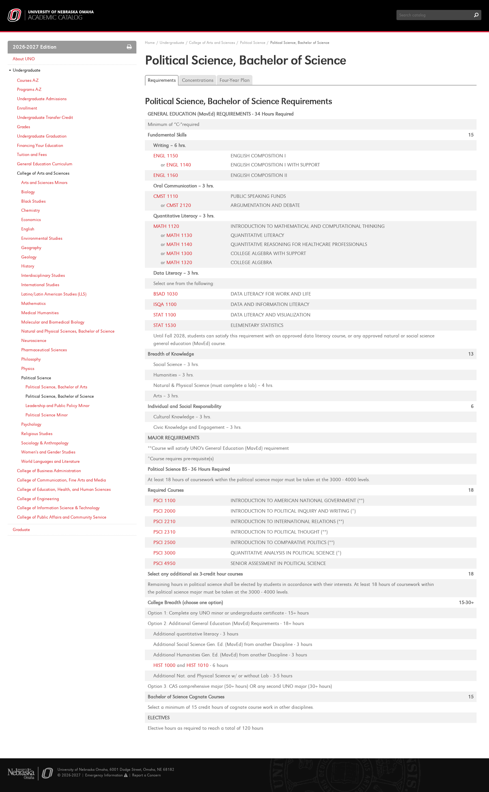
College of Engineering (38, 498)
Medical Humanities (40, 312)
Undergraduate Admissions (42, 98)
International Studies (40, 284)
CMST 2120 (178, 205)
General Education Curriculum (44, 163)
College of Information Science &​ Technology (58, 507)
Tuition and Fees (32, 154)
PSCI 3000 (164, 553)
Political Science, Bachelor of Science (59, 396)
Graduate (21, 529)
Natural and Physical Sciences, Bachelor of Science (68, 331)
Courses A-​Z (27, 80)
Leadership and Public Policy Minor (57, 405)
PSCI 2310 (164, 532)
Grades (23, 126)
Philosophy (31, 359)
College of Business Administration (49, 470)
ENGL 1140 (178, 165)
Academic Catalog (55, 17)
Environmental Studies (41, 238)
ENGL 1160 (165, 175)
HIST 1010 (197, 665)
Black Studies (33, 201)
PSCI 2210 (164, 522)
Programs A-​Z (29, 89)
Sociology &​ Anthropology (44, 443)
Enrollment (27, 108)
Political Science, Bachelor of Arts (56, 386)
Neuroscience (33, 340)
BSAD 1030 (165, 294)
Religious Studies (36, 433)
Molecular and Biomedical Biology (52, 322)
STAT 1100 (164, 315)
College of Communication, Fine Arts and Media (61, 480)
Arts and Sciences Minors (44, 182)
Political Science (36, 377)
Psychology (31, 424)
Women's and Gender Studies (48, 452)
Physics (27, 368)
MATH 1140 (179, 244)
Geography (31, 247)
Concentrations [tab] (197, 80)
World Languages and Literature (50, 461)
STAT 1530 (164, 325)
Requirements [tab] (162, 80)
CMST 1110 (165, 196)
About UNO (24, 58)
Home (150, 42)
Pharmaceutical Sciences (44, 349)
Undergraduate (26, 70)
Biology (28, 191)
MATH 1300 (179, 253)
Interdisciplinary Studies (43, 275)
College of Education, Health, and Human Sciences (64, 489)
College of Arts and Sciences (43, 173)
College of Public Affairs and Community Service (61, 517)
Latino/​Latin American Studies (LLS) (53, 294)
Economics (31, 219)
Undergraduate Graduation (42, 136)
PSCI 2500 (164, 542)
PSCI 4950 (164, 563)
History (27, 266)
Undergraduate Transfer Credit (45, 117)
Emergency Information (104, 775)
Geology (29, 257)
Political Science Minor (46, 415)
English (27, 229)
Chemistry (30, 210)
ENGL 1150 (165, 156)
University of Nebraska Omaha (61, 12)
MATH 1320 (179, 263)
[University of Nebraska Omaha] (30, 774)
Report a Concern (146, 775)
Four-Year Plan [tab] (235, 80)
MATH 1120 (166, 226)
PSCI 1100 (164, 501)
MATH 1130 (179, 235)
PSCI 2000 (164, 511)
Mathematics (33, 303)
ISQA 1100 (165, 304)
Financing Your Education (40, 145)
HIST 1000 (164, 665)
